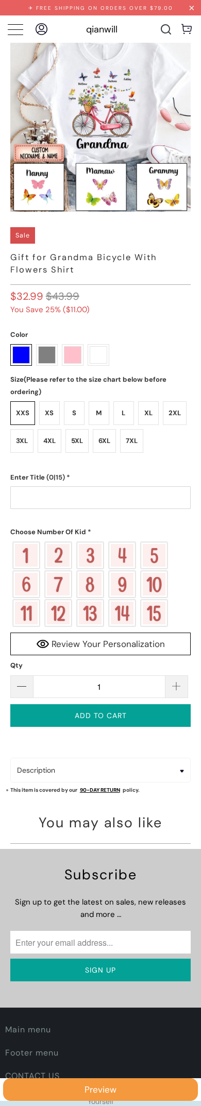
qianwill (102, 29)
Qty (16, 665)
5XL (77, 440)
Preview (100, 1089)
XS (49, 413)
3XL (22, 440)
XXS (22, 413)
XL (148, 413)
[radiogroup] (100, 584)
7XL (132, 440)
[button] (100, 477)
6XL (104, 440)
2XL (175, 413)
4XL (49, 440)
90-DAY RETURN (100, 790)
